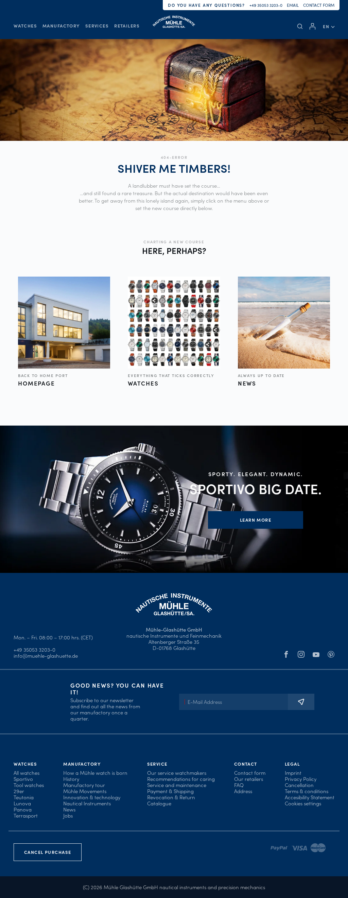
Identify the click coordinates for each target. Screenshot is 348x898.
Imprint (293, 772)
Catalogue (159, 803)
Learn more (255, 520)
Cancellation (299, 784)
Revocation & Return (171, 797)
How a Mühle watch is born (95, 772)
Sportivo (23, 778)
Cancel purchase (47, 852)
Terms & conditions (306, 790)
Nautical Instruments (87, 803)
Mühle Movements (84, 790)
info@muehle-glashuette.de (46, 655)
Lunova (22, 803)
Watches (25, 25)
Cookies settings (303, 803)
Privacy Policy (300, 778)
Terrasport (26, 815)
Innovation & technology (91, 797)
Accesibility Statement (309, 797)
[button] (328, 26)
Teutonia (24, 797)
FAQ (239, 784)
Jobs (68, 815)
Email (293, 5)
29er (19, 790)
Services (97, 25)
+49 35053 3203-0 (265, 5)
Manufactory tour (84, 784)
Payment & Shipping (170, 790)
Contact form (318, 5)
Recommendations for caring (181, 778)
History (71, 778)
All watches (26, 772)
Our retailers (248, 778)
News (69, 809)
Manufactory (61, 25)
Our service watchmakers (176, 772)
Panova (23, 809)
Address (243, 790)
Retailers (127, 25)
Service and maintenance (176, 784)
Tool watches (29, 784)
